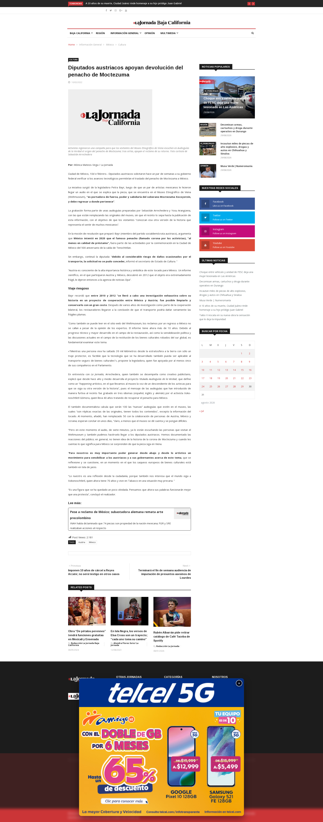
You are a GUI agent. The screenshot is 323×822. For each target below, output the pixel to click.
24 (203, 386)
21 (234, 378)
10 (203, 369)
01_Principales (212, 91)
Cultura (122, 44)
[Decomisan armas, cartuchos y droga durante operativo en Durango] (208, 130)
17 (203, 378)
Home (71, 44)
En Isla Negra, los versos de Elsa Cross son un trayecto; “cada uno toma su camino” (129, 635)
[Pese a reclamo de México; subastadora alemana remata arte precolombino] (129, 519)
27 (226, 386)
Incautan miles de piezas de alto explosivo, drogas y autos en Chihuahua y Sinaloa (222, 293)
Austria (81, 542)
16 (250, 369)
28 (234, 386)
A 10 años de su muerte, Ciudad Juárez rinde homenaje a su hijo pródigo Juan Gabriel (94, 3)
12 (218, 369)
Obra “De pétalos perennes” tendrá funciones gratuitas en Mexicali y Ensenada (87, 635)
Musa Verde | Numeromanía (237, 166)
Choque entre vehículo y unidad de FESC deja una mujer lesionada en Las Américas (227, 103)
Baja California (80, 33)
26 (218, 386)
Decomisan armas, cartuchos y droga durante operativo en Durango (237, 128)
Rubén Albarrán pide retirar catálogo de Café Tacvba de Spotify (171, 636)
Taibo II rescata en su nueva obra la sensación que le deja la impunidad (224, 317)
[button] (249, 3)
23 (250, 378)
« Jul (201, 411)
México (110, 44)
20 (226, 378)
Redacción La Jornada (167, 646)
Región (100, 33)
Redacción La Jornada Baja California (83, 644)
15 (242, 369)
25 (210, 386)
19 (218, 378)
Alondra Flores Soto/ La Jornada (124, 644)
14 (234, 369)
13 (226, 369)
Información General (125, 33)
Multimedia (168, 33)
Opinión (150, 33)
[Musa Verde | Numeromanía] (208, 171)
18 (210, 378)
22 (242, 378)
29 (242, 386)
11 (210, 369)
